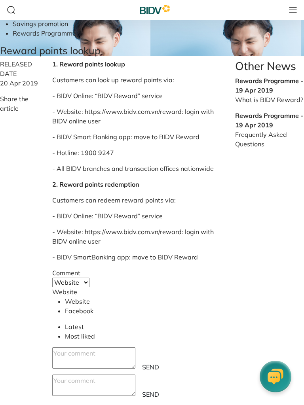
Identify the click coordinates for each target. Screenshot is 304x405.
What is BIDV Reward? (269, 100)
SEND (150, 367)
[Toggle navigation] (293, 10)
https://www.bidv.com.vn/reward (133, 111)
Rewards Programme (44, 33)
